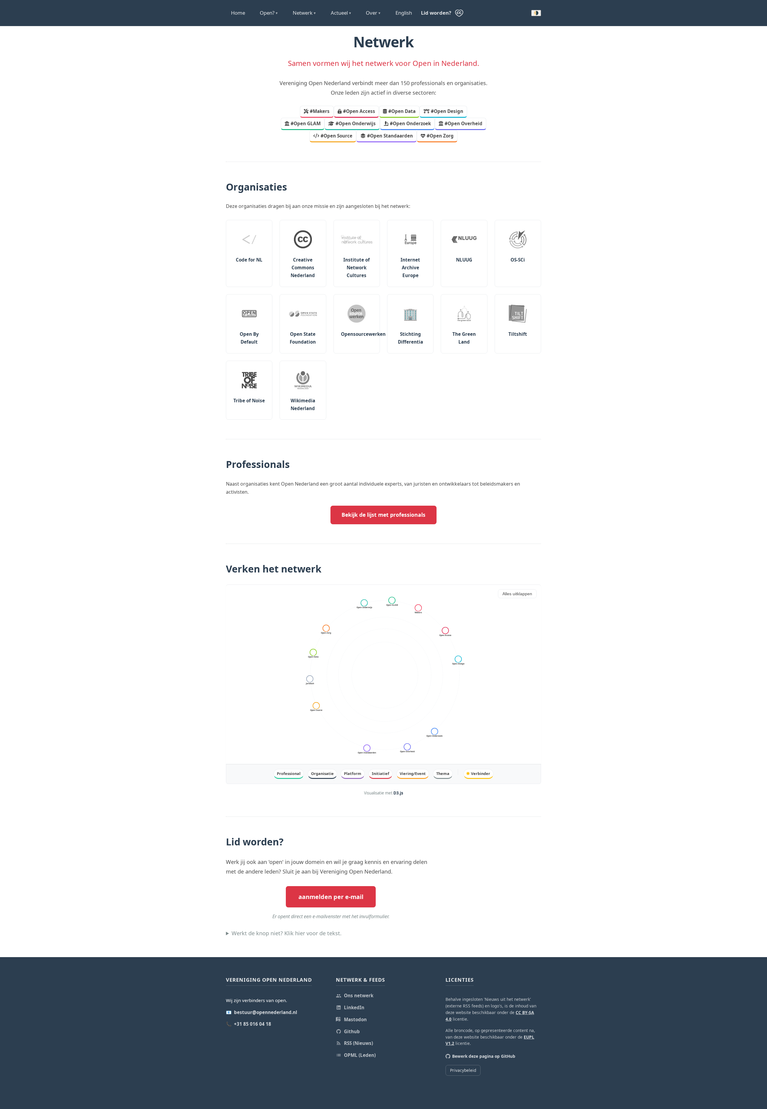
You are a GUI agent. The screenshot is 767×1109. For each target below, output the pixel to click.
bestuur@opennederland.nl (265, 1012)
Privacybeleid (463, 1070)
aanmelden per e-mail (330, 897)
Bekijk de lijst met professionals (383, 514)
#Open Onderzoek (410, 123)
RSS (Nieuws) (358, 1043)
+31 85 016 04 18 (252, 1024)
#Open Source (336, 136)
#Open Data (402, 111)
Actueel (341, 12)
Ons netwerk (358, 995)
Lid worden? (436, 12)
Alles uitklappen (517, 593)
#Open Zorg (440, 136)
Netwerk (304, 12)
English (403, 12)
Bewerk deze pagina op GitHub (483, 1056)
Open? (269, 12)
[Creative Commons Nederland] (459, 13)
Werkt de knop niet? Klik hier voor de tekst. (287, 933)
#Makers (320, 111)
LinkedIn (354, 1007)
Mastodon (355, 1019)
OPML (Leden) (360, 1055)
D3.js (398, 793)
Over (373, 12)
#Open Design (447, 111)
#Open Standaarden (390, 136)
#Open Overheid (463, 123)
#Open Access (359, 111)
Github (352, 1031)
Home (238, 12)
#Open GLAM (306, 123)
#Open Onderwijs (356, 123)
